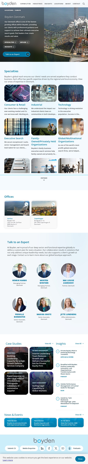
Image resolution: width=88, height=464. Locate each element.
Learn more (8, 460)
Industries (37, 4)
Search (83, 3)
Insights (48, 4)
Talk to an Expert (12, 54)
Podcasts (76, 448)
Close (80, 459)
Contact (76, 4)
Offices (23, 42)
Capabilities (25, 4)
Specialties (9, 42)
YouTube (63, 448)
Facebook (49, 448)
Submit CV (12, 448)
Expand (44, 178)
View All (48, 343)
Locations (58, 4)
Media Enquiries (29, 448)
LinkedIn (42, 448)
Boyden (9, 3)
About (68, 4)
